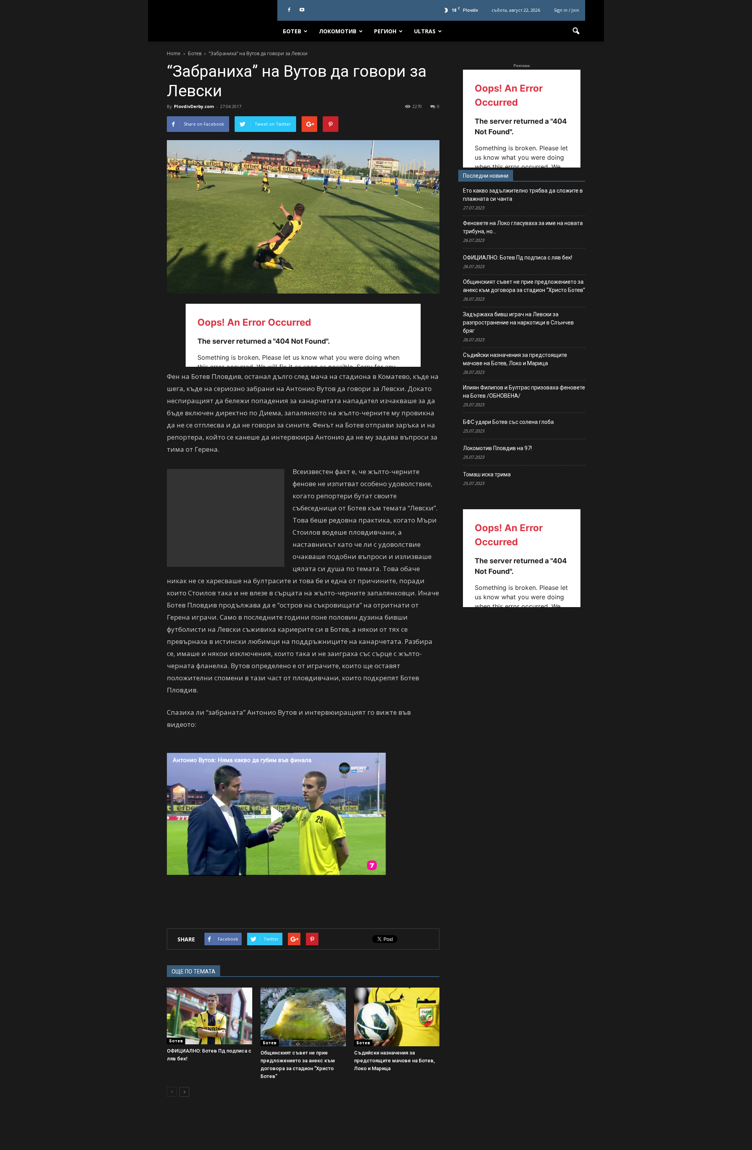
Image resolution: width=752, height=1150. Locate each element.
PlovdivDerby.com (194, 106)
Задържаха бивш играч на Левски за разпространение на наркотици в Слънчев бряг (518, 322)
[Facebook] (289, 10)
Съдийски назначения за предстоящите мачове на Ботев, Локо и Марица (394, 1060)
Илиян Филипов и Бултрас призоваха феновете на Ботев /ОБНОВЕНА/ (524, 391)
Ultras (425, 31)
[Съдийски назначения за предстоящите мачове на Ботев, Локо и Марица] (396, 1017)
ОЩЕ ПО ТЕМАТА (193, 971)
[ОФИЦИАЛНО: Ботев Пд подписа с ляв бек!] (209, 1016)
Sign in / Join (566, 10)
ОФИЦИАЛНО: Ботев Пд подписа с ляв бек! (517, 257)
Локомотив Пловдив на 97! (497, 448)
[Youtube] (302, 10)
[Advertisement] (225, 518)
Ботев (292, 31)
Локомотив (337, 31)
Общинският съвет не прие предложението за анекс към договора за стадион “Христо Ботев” (524, 286)
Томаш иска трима (487, 474)
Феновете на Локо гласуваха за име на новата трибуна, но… (523, 227)
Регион (385, 31)
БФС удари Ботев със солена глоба (508, 422)
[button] (575, 31)
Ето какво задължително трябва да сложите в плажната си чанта (523, 194)
